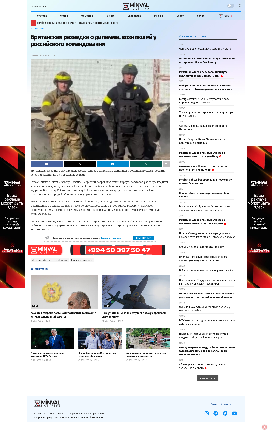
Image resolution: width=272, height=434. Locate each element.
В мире (111, 15)
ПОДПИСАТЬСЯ (143, 238)
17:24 (183, 135)
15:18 (183, 330)
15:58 (183, 242)
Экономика (134, 15)
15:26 (183, 316)
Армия (200, 15)
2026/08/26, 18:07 (41, 321)
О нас (214, 404)
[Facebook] (225, 413)
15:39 (183, 266)
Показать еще (207, 378)
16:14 (183, 229)
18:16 (183, 54)
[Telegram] (215, 413)
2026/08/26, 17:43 (41, 360)
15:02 (183, 343)
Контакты (226, 404)
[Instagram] (207, 413)
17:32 (183, 122)
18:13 (183, 68)
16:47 (183, 189)
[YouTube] (235, 413)
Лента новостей (192, 36)
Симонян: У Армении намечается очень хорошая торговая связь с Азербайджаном (88, 22)
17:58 (183, 95)
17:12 (183, 148)
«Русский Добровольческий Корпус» (49, 260)
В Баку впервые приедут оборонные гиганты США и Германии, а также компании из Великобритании (207, 351)
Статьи (64, 15)
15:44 (183, 252)
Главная (34, 29)
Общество (87, 15)
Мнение (158, 15)
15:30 (183, 276)
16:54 (183, 175)
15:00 (183, 360)
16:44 (183, 202)
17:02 (183, 162)
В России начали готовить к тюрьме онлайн (206, 270)
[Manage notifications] (264, 427)
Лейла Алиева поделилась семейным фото (205, 48)
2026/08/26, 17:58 (113, 321)
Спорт (180, 15)
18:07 (183, 81)
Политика (41, 15)
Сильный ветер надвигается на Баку (201, 246)
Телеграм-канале (111, 238)
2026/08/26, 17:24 (89, 360)
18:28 (183, 44)
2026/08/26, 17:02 (137, 360)
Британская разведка (81, 260)
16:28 (183, 216)
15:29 (183, 303)
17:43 (183, 108)
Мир (42, 29)
